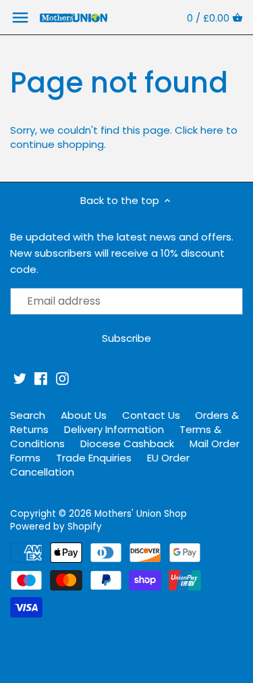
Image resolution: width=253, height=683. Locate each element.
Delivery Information (114, 429)
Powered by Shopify (56, 526)
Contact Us (151, 415)
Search (27, 415)
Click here (199, 130)
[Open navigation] (20, 17)
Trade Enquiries (94, 458)
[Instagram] (62, 378)
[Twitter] (19, 378)
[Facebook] (40, 378)
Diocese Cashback (127, 443)
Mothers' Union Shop (140, 513)
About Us (84, 415)
